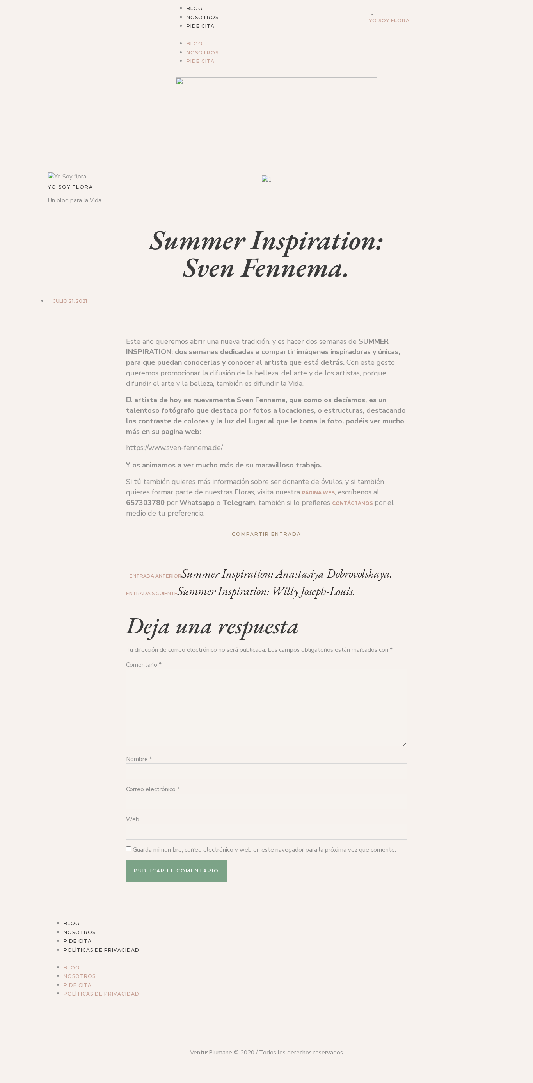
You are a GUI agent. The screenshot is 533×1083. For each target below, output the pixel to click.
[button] (266, 34)
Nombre (139, 759)
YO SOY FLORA (389, 20)
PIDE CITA (201, 26)
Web (132, 820)
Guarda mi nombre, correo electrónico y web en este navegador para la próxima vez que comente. (264, 850)
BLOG (195, 8)
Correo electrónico (153, 789)
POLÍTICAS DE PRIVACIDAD (101, 950)
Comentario (144, 665)
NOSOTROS (203, 17)
